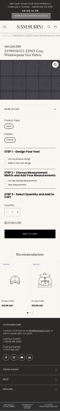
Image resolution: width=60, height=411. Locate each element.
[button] (27, 312)
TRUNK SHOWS (10, 370)
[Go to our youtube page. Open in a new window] (22, 357)
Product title (8, 301)
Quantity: (9, 205)
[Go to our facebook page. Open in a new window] (6, 357)
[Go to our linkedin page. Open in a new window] (30, 357)
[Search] (49, 27)
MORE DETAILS (11, 109)
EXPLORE (8, 389)
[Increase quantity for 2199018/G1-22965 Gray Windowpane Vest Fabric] (17, 212)
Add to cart (30, 234)
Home (6, 35)
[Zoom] (55, 64)
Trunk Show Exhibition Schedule (31, 15)
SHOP (6, 380)
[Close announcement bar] (55, 10)
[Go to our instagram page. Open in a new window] (14, 357)
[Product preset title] (15, 279)
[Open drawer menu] (4, 27)
